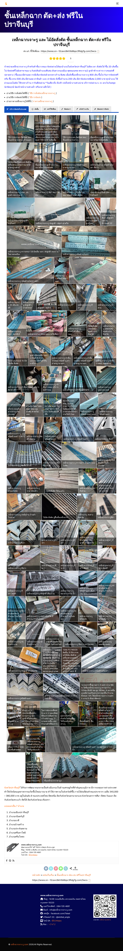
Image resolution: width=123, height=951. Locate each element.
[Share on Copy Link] (66, 868)
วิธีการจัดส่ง (35, 97)
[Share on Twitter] (51, 868)
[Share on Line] (61, 868)
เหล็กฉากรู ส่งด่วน (105, 920)
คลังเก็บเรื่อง (48, 875)
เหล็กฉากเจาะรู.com (19, 944)
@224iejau (33, 855)
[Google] (10, 860)
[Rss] (13, 860)
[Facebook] (7, 860)
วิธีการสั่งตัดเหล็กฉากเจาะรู (42, 93)
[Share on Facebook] (46, 868)
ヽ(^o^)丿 (52, 924)
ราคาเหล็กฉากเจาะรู (43, 101)
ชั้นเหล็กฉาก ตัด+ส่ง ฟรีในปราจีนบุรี (74, 875)
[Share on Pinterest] (56, 868)
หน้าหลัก (36, 875)
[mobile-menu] (117, 3)
